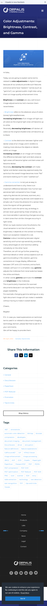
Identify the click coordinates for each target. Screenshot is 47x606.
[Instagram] (31, 573)
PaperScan (9, 386)
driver (20, 445)
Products (23, 520)
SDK (27, 476)
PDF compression (11, 468)
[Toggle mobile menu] (42, 11)
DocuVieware (10, 380)
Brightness (9, 112)
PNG (6, 476)
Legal (23, 541)
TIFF (21, 483)
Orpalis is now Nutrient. (15, 2)
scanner (20, 476)
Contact (23, 547)
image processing (30, 456)
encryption (29, 445)
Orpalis (27, 460)
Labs (23, 525)
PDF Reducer (10, 392)
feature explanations (29, 449)
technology (23, 479)
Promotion (9, 397)
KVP (13, 460)
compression (9, 437)
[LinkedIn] (26, 573)
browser (39, 433)
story (34, 476)
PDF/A (37, 464)
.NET (6, 429)
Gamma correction (12, 182)
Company (23, 531)
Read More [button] (25, 593)
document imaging (11, 441)
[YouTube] (21, 573)
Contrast (8, 140)
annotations (15, 429)
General (18, 339)
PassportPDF (21, 464)
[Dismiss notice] (45, 2)
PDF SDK (37, 472)
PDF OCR (24, 468)
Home (23, 515)
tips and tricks (31, 483)
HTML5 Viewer (29, 452)
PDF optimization (11, 472)
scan (12, 476)
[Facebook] (11, 573)
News (23, 536)
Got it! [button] (22, 598)
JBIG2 (6, 460)
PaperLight (36, 460)
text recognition (10, 483)
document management (31, 441)
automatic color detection (14, 433)
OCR (19, 460)
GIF (19, 452)
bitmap (30, 433)
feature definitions (11, 449)
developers (21, 437)
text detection (36, 479)
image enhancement (12, 456)
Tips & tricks (26, 339)
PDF (30, 464)
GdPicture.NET (10, 452)
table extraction (10, 479)
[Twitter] (16, 573)
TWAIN (7, 487)
